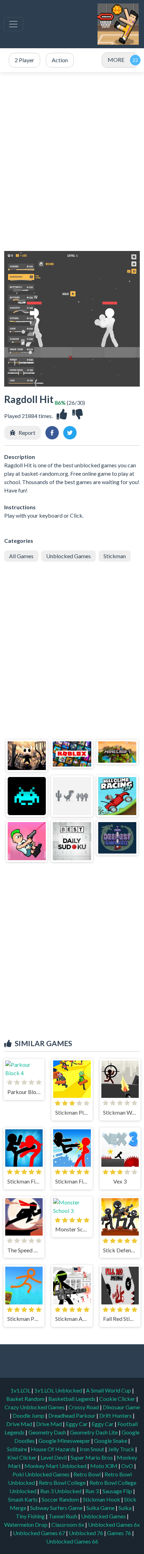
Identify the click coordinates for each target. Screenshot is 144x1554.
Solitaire (17, 1449)
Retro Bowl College (63, 1482)
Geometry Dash (47, 1432)
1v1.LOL (20, 1390)
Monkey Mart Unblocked (55, 1465)
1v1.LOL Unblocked (58, 1390)
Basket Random (25, 1398)
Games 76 (119, 1533)
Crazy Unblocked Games (35, 1407)
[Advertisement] (72, 161)
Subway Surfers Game (57, 1507)
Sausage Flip (117, 1491)
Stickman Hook (102, 1499)
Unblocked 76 (86, 1533)
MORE (116, 59)
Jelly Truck (121, 1449)
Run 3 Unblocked (61, 1491)
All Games (21, 556)
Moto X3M (104, 1465)
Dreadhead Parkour (72, 1415)
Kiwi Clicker (22, 1457)
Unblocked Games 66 (72, 1541)
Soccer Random (61, 1499)
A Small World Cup (109, 1390)
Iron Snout (92, 1449)
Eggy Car (77, 1423)
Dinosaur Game (121, 1407)
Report (27, 432)
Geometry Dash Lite (94, 1432)
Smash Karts (23, 1499)
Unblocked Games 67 (39, 1533)
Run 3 (92, 1491)
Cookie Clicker (117, 1398)
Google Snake (111, 1440)
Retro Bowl (87, 1474)
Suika (125, 1507)
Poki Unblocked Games (42, 1474)
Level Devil (54, 1457)
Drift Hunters (116, 1415)
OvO (127, 1465)
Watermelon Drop (26, 1524)
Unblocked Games (68, 556)
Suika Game (101, 1507)
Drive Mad (19, 1423)
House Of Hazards (54, 1449)
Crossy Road (84, 1407)
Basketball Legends (72, 1398)
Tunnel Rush (63, 1516)
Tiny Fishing (31, 1516)
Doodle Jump (29, 1415)
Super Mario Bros (92, 1457)
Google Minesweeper (64, 1440)
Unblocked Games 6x (114, 1524)
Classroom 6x (67, 1524)
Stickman (114, 556)
